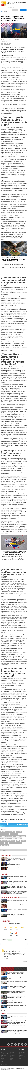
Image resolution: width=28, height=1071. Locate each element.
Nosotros (21, 1053)
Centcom (23, 840)
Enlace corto (4, 848)
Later (15, 10)
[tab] (7, 969)
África (2, 1056)
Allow (23, 10)
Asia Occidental (4, 1053)
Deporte (12, 1056)
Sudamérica (3, 1062)
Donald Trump (4, 831)
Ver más (3, 1010)
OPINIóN (3, 14)
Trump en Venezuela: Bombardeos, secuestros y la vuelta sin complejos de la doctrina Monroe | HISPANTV (13, 259)
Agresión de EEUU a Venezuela (7, 840)
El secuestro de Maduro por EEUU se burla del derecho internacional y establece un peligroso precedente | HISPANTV (14, 552)
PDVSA (18, 840)
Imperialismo (12, 831)
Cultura (11, 1059)
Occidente (19, 831)
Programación (22, 1056)
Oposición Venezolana (17, 838)
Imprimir (5, 41)
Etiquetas (3, 829)
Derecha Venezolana (5, 838)
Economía (12, 1053)
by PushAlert (4, 11)
